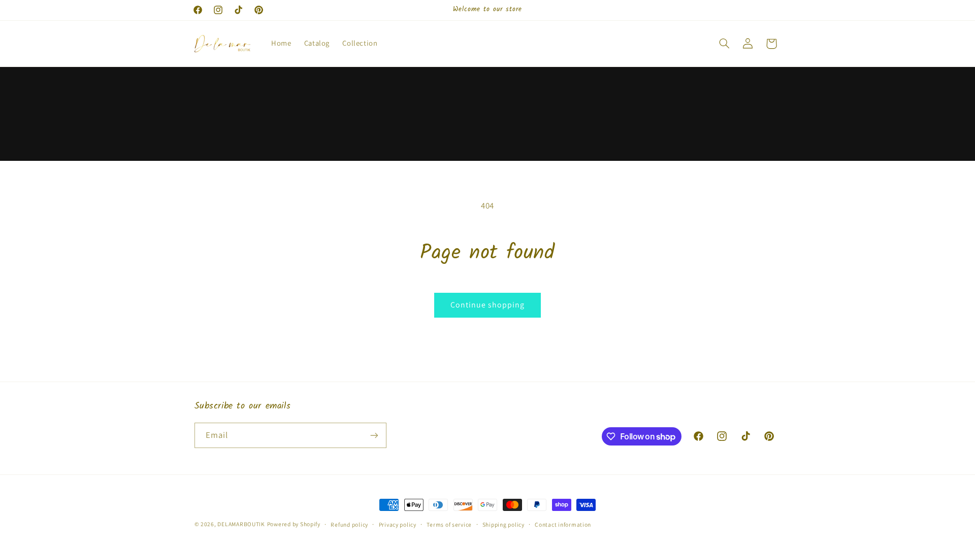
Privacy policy (397, 524)
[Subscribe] (373, 435)
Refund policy (349, 524)
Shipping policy (503, 524)
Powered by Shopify (293, 524)
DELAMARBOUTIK (241, 524)
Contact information (563, 524)
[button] (724, 43)
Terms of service (449, 524)
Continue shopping (487, 304)
